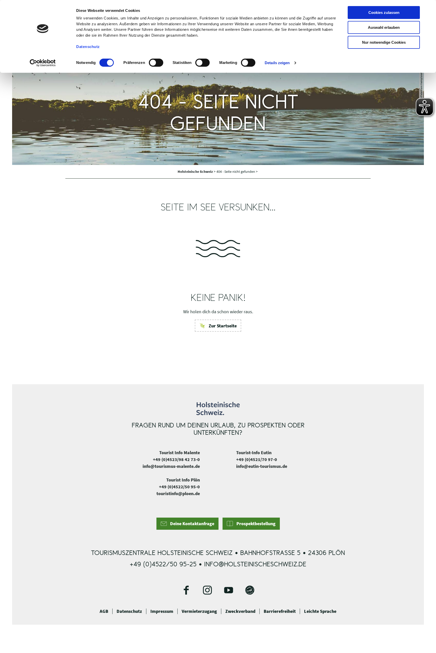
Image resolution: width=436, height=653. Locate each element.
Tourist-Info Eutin (253, 452)
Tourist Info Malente (179, 452)
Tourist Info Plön (183, 480)
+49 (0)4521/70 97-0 (256, 459)
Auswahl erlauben (384, 27)
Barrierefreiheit (280, 611)
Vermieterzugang (199, 611)
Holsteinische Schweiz (196, 171)
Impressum (161, 611)
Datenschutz (129, 611)
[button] (218, 326)
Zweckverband (240, 611)
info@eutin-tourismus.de (261, 466)
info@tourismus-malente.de (171, 466)
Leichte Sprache (320, 611)
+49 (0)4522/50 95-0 (179, 487)
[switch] (156, 63)
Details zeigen (277, 63)
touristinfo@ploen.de (178, 493)
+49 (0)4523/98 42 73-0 (176, 459)
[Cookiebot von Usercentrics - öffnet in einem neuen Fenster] (43, 63)
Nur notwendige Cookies (384, 42)
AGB (104, 611)
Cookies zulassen (383, 12)
